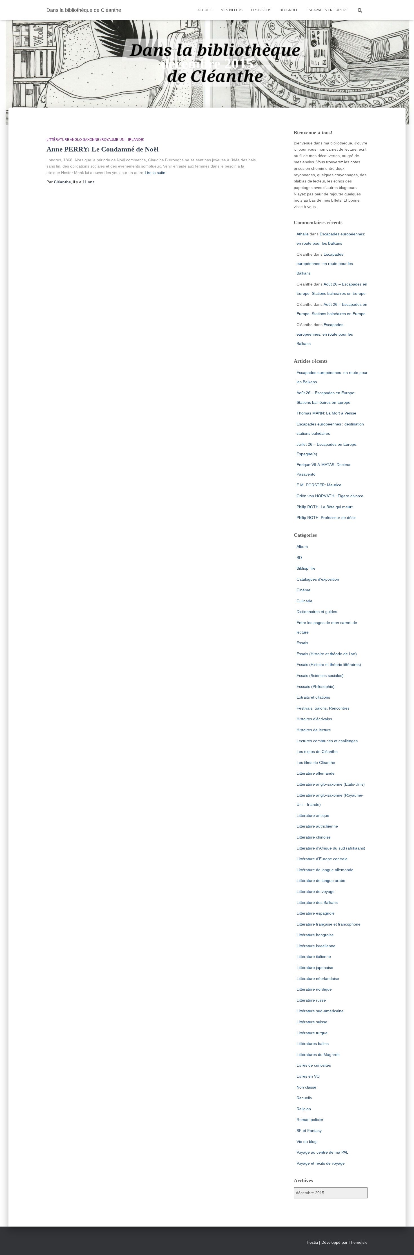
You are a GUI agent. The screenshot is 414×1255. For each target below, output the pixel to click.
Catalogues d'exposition (318, 579)
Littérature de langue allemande (325, 870)
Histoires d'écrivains (314, 719)
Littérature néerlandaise (318, 978)
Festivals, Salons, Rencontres (323, 708)
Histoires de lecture (314, 730)
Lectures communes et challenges (327, 741)
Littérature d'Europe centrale (322, 859)
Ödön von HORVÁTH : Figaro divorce (330, 496)
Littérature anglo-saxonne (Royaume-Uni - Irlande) (95, 140)
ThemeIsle (358, 1242)
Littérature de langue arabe (321, 880)
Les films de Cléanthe (316, 762)
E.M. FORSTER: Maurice (319, 485)
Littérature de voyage (316, 891)
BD (299, 557)
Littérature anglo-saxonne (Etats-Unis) (331, 784)
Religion (304, 1109)
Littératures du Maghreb (318, 1054)
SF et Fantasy (309, 1130)
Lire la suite (155, 172)
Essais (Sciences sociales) (320, 675)
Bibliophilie (306, 568)
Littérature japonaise (315, 967)
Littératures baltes (313, 1043)
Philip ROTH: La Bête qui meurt (325, 507)
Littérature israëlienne (316, 946)
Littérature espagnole (316, 913)
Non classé (306, 1087)
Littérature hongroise (315, 935)
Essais (302, 643)
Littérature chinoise (314, 837)
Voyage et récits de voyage (321, 1163)
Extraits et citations (313, 697)
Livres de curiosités (314, 1065)
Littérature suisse (312, 1022)
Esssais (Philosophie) (316, 686)
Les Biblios (261, 10)
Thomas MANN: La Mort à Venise (326, 413)
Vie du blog (307, 1141)
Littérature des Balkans (317, 902)
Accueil (204, 10)
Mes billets (231, 10)
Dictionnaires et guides (317, 611)
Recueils (304, 1098)
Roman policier (310, 1119)
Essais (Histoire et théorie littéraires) (329, 664)
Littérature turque (312, 1033)
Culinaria (304, 601)
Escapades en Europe (327, 10)
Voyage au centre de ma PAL (322, 1152)
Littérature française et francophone (328, 924)
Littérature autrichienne (317, 826)
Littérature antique (313, 815)
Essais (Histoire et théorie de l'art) (327, 654)
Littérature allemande (316, 773)
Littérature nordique (314, 989)
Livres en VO (308, 1076)
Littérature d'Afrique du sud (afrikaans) (331, 848)
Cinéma (303, 590)
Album (302, 546)
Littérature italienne (314, 956)
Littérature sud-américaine (320, 1011)
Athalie (303, 234)
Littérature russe (311, 1000)
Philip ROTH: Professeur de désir (326, 517)
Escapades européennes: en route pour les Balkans (325, 263)
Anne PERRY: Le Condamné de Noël (102, 149)
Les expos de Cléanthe (317, 751)
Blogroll (289, 10)
